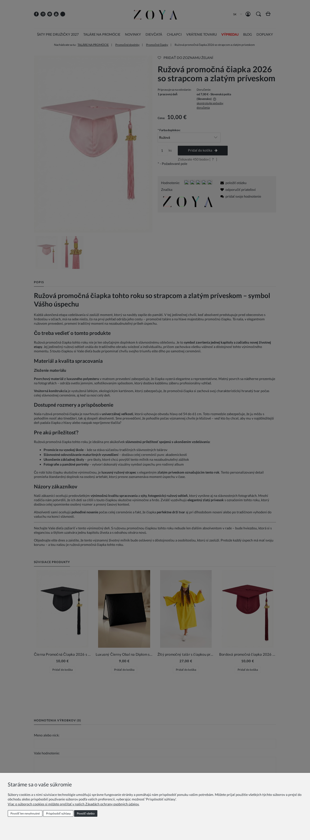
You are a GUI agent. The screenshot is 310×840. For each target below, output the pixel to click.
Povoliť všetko (86, 813)
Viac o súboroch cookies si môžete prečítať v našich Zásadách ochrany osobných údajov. (73, 804)
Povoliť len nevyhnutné (25, 813)
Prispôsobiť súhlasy (58, 813)
